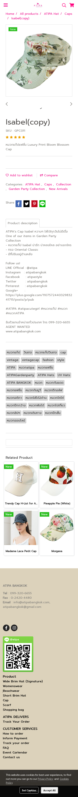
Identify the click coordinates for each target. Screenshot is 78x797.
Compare (50, 175)
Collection (63, 184)
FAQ (6, 747)
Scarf (7, 705)
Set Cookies (29, 790)
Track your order (16, 743)
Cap (6, 700)
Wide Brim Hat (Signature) (23, 681)
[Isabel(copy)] (39, 61)
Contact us (11, 757)
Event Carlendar (15, 752)
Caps (48, 184)
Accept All (49, 790)
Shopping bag (13, 709)
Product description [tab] (22, 223)
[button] (63, 5)
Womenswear (13, 686)
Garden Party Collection (27, 189)
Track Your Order (16, 721)
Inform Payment (15, 738)
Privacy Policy (45, 778)
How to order (13, 733)
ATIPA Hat (33, 184)
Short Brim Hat (14, 695)
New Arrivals (58, 189)
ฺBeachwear (11, 690)
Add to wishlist (21, 175)
